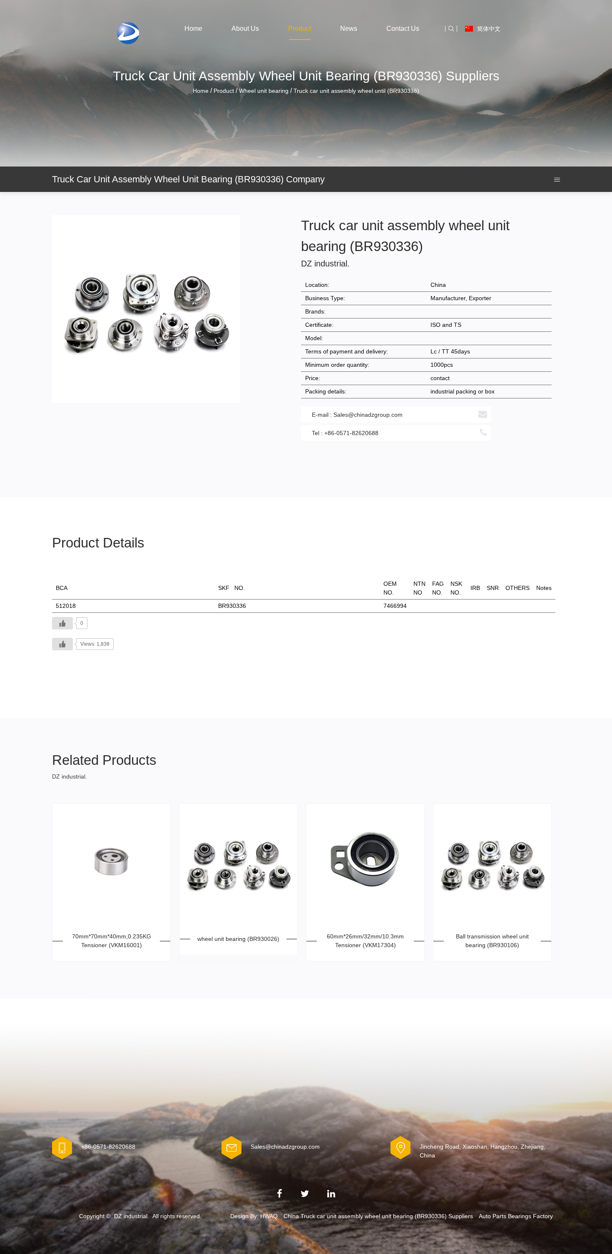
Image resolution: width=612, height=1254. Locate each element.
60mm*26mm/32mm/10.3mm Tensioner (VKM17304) (365, 940)
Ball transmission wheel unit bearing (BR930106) (492, 940)
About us (245, 28)
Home (193, 28)
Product (299, 28)
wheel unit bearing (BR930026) (238, 939)
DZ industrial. (131, 1216)
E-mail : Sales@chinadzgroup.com (357, 414)
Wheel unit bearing (264, 90)
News (348, 28)
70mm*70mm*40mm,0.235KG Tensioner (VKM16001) (111, 940)
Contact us (402, 28)
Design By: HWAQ (254, 1216)
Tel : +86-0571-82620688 (345, 433)
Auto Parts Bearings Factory (516, 1216)
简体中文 (488, 29)
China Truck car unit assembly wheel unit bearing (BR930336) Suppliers (378, 1216)
